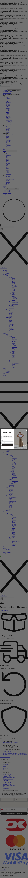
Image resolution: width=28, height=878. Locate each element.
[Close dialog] (26, 430)
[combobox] (2, 442)
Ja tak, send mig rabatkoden (7, 445)
